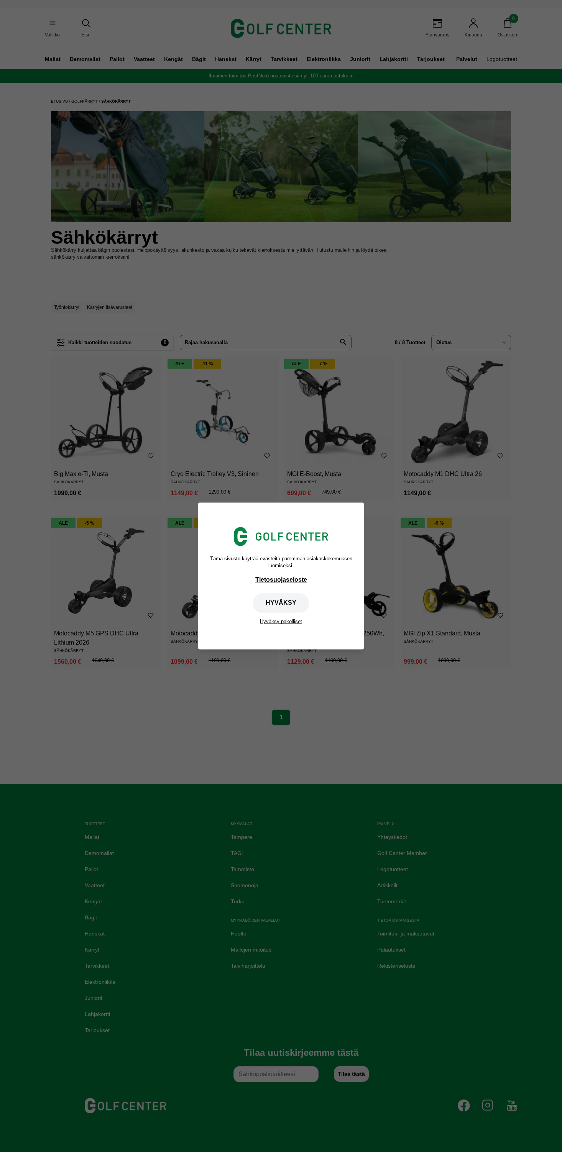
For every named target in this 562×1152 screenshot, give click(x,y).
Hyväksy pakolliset (281, 621)
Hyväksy (281, 602)
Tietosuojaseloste (281, 579)
